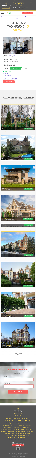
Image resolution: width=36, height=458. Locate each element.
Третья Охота (12, 438)
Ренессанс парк (19, 429)
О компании (18, 415)
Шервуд (21, 425)
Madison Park (26, 423)
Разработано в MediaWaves (19, 456)
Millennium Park (9, 421)
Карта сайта (19, 455)
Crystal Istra (9, 435)
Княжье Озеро (26, 427)
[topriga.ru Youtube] (18, 448)
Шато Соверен (20, 431)
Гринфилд (16, 423)
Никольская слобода (23, 421)
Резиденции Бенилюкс (21, 418)
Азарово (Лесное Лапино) (17, 440)
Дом (5, 128)
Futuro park (12, 55)
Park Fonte (29, 429)
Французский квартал (22, 435)
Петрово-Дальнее (6, 429)
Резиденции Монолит (10, 425)
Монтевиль (7, 427)
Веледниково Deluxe (7, 431)
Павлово (8, 418)
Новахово (16, 427)
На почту (6, 73)
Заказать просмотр (9, 81)
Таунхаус (6, 255)
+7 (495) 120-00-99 (19, 7)
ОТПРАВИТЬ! (18, 392)
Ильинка (30, 431)
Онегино (28, 425)
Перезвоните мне (27, 12)
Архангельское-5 (25, 433)
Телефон (7, 383)
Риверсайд (7, 423)
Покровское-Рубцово (10, 433)
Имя (6, 376)
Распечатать (7, 75)
